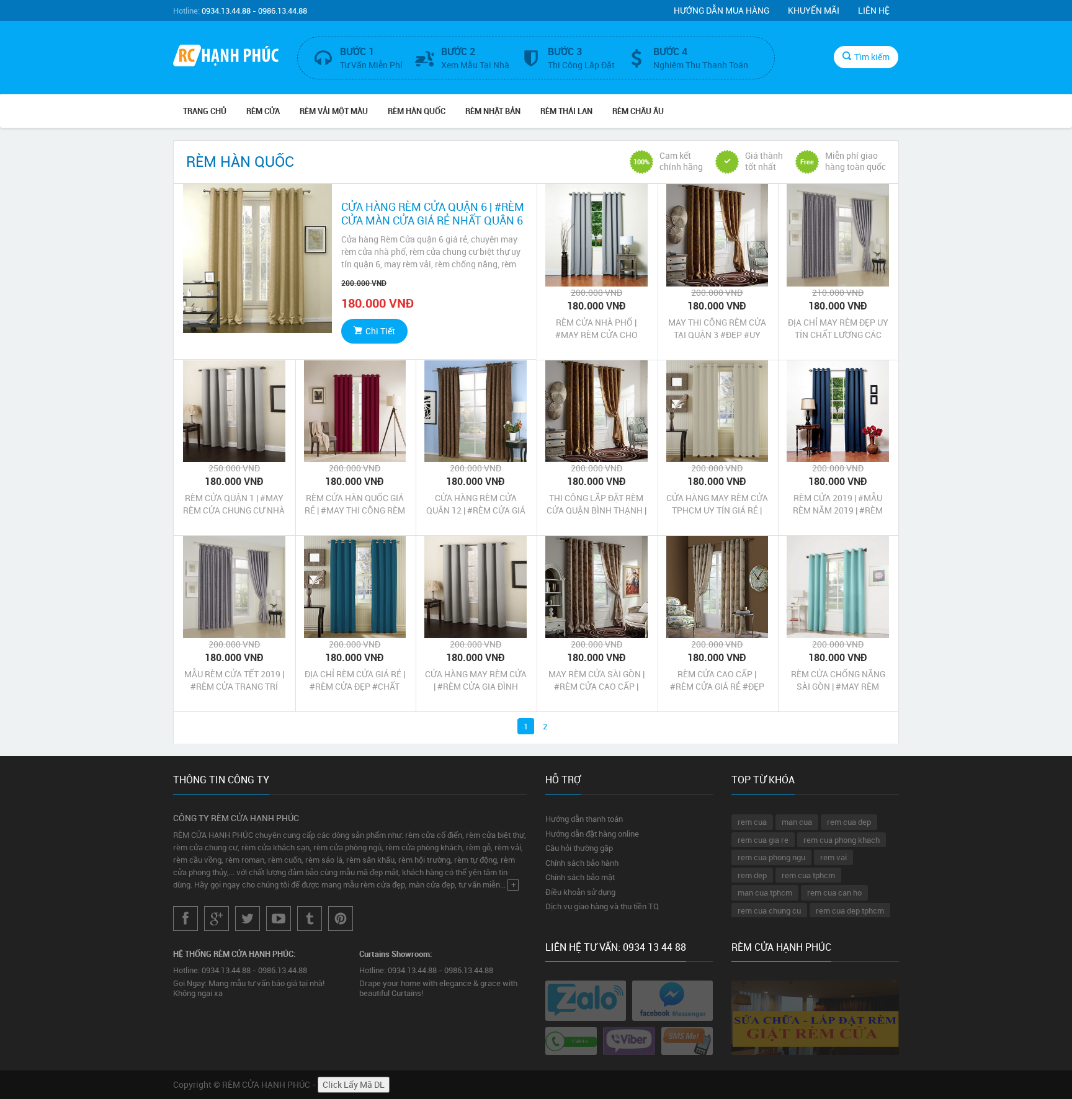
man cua (797, 821)
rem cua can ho (834, 892)
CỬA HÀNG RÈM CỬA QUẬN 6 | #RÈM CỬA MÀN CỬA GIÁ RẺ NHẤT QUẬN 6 (432, 213)
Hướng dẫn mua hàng (721, 10)
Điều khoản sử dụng (580, 891)
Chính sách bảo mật (580, 877)
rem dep (752, 875)
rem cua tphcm (808, 875)
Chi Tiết (380, 331)
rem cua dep (849, 821)
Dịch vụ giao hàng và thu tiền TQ (602, 906)
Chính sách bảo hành (582, 862)
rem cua (752, 821)
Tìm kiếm (872, 57)
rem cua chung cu (769, 910)
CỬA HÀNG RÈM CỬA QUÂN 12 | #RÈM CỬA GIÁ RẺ (475, 504)
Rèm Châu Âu (638, 111)
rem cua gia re (763, 839)
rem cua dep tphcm (850, 910)
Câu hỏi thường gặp (579, 847)
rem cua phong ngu (771, 857)
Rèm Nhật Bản (492, 111)
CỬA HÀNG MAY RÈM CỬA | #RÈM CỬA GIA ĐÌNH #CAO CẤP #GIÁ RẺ (476, 680)
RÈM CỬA (263, 111)
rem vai (833, 857)
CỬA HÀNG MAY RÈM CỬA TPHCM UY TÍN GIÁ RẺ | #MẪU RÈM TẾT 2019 (717, 504)
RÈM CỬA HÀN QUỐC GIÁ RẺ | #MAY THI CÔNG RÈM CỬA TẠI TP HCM (355, 504)
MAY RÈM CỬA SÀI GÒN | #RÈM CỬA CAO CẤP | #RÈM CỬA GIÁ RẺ (596, 680)
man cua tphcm (765, 892)
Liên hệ (874, 10)
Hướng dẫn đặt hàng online (592, 833)
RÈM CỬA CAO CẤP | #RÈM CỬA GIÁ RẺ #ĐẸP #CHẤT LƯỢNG (717, 680)
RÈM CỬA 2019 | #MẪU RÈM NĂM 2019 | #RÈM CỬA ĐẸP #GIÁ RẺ (838, 504)
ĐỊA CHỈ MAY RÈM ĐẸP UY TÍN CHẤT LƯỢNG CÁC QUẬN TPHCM (838, 328)
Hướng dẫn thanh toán (584, 818)
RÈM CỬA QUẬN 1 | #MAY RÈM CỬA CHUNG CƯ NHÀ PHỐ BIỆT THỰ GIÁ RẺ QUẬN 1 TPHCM (234, 504)
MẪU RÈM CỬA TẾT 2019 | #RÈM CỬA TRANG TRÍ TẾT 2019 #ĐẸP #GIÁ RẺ (234, 680)
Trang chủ (204, 111)
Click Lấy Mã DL (354, 1084)
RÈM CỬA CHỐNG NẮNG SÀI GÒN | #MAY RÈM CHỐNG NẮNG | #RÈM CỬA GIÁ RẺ (838, 680)
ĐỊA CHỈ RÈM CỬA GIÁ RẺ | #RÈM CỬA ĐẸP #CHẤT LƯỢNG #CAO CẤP (355, 680)
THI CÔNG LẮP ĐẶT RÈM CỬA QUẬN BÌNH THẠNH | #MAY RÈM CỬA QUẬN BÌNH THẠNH (596, 504)
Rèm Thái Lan (566, 111)
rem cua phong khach (841, 839)
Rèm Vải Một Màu (334, 111)
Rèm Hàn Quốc (416, 111)
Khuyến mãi (813, 10)
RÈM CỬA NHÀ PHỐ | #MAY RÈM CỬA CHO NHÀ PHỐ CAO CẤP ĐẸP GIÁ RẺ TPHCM (596, 328)
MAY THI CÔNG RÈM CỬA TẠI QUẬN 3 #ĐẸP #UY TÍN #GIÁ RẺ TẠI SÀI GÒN (717, 328)
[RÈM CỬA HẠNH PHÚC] (226, 57)
